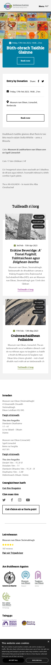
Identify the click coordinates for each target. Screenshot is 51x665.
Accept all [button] (13, 660)
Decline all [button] (37, 660)
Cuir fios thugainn (11, 488)
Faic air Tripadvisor (12, 553)
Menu (41, 6)
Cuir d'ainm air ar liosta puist (21, 509)
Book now (25, 60)
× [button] (48, 642)
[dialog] (25, 652)
